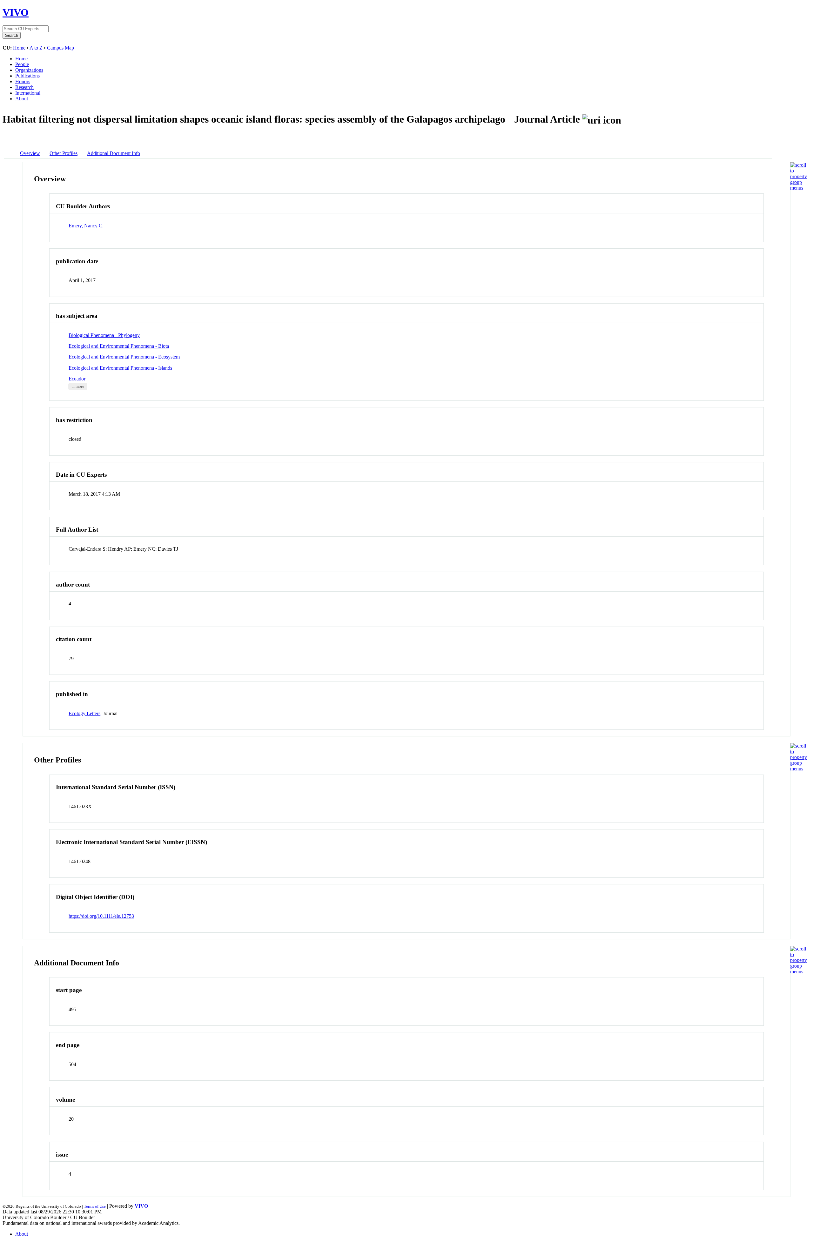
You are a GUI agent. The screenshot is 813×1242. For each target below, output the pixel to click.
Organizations (29, 70)
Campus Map (60, 47)
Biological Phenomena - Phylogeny (104, 335)
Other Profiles (63, 153)
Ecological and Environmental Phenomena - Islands (120, 368)
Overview (30, 153)
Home (19, 47)
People (22, 64)
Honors (22, 81)
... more (78, 386)
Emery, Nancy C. (86, 225)
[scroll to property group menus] (798, 188)
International (27, 93)
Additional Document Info (113, 153)
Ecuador (77, 378)
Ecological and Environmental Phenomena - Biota (119, 346)
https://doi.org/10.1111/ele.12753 (101, 916)
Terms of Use (95, 1206)
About (21, 98)
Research (24, 87)
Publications (27, 75)
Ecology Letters (84, 713)
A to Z (36, 47)
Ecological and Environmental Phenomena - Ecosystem (124, 356)
